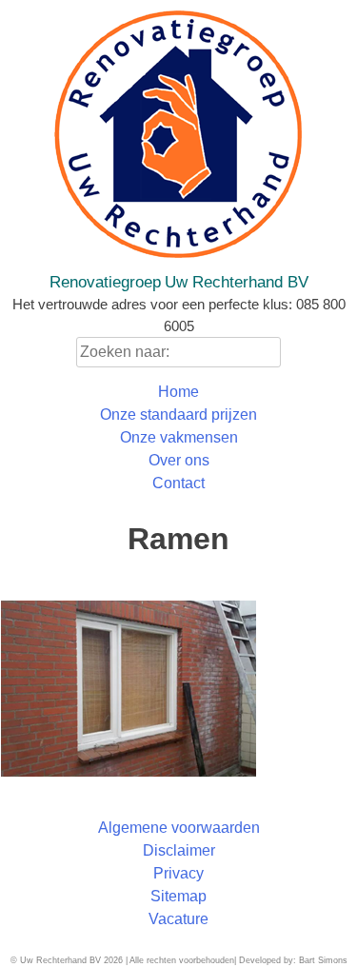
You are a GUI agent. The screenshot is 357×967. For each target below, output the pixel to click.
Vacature (178, 919)
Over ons (179, 460)
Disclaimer (179, 850)
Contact (178, 483)
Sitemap (178, 896)
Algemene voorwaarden (179, 827)
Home (178, 392)
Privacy (178, 873)
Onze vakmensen (179, 437)
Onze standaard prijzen (178, 414)
